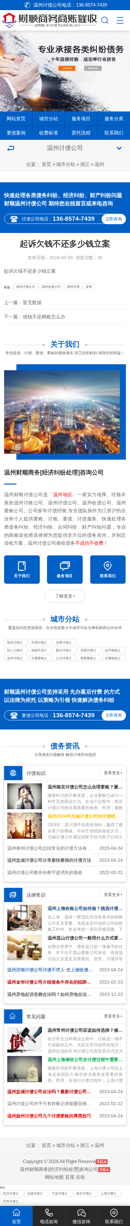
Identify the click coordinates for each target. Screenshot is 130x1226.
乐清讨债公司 (39, 643)
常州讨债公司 (11, 1202)
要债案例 (16, 132)
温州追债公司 (51, 286)
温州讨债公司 (25, 286)
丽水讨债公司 (64, 651)
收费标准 (48, 132)
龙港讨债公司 (64, 643)
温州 (99, 164)
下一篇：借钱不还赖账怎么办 (34, 316)
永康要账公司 (39, 658)
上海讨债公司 (108, 1194)
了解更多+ (65, 596)
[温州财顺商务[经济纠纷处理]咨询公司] (50, 19)
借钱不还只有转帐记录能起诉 (39, 651)
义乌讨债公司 (64, 658)
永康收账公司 (113, 658)
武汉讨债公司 (11, 1194)
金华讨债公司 (15, 658)
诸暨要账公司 (88, 658)
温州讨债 (73, 286)
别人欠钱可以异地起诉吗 (15, 651)
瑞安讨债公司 (15, 643)
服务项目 (81, 118)
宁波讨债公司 (60, 1194)
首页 (46, 164)
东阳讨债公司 (88, 651)
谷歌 (80, 1177)
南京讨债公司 (84, 1194)
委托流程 (81, 132)
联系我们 (113, 132)
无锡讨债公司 (35, 1194)
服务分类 (113, 118)
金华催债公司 (113, 651)
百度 (69, 1177)
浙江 (85, 164)
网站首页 (16, 118)
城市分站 (48, 118)
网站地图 (54, 1177)
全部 (89, 286)
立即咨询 (113, 219)
